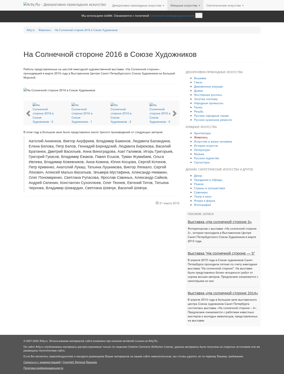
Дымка (198, 90)
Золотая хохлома (206, 99)
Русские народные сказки (211, 115)
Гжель (198, 82)
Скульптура (202, 162)
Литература (202, 150)
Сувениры (201, 192)
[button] (28, 113)
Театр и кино (202, 196)
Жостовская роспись (208, 95)
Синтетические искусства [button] (224, 5)
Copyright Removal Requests (80, 362)
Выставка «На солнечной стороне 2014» (223, 293)
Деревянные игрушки (208, 86)
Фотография (202, 205)
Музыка (199, 154)
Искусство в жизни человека (213, 141)
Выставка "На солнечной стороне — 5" (221, 253)
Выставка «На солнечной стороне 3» (220, 222)
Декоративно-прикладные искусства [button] (137, 5)
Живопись (44, 30)
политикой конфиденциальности (172, 15)
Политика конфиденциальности (43, 368)
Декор (198, 175)
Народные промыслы (208, 103)
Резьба (198, 111)
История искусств (206, 145)
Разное (199, 184)
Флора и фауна (204, 200)
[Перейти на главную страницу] (64, 5)
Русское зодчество (206, 158)
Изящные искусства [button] (184, 5)
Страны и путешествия (209, 188)
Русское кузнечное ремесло (213, 120)
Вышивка (200, 78)
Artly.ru (31, 30)
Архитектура (202, 133)
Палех (198, 107)
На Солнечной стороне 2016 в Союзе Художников (86, 30)
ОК (199, 15)
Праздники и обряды (208, 180)
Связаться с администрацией (42, 362)
